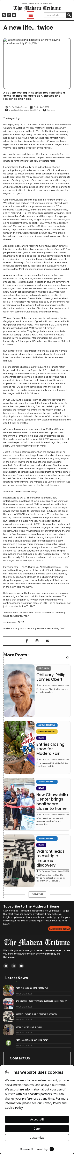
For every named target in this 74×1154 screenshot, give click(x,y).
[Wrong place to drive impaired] (8, 1029)
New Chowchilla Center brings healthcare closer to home (52, 802)
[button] (30, 15)
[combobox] (55, 15)
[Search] (69, 15)
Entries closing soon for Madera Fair (50, 749)
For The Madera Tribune (47, 685)
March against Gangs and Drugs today (32, 1040)
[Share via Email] (47, 641)
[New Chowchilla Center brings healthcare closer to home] (19, 804)
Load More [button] (37, 894)
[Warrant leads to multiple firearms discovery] (19, 861)
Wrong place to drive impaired (29, 1027)
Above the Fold (47, 725)
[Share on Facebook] (27, 641)
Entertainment (47, 731)
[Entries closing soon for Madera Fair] (19, 747)
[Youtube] (14, 15)
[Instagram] (9, 15)
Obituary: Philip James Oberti (51, 677)
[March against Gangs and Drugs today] (8, 1042)
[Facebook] (4, 15)
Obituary (43, 668)
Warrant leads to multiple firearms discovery (50, 858)
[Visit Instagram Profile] (37, 641)
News (41, 737)
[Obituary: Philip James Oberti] (19, 690)
